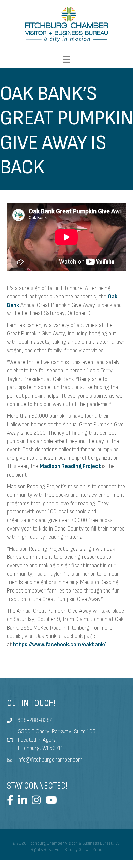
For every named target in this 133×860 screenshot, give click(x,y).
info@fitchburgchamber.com (50, 759)
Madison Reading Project (70, 466)
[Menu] (66, 59)
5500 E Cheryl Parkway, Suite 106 (56, 731)
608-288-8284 (35, 720)
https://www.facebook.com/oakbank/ (59, 644)
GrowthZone (90, 850)
